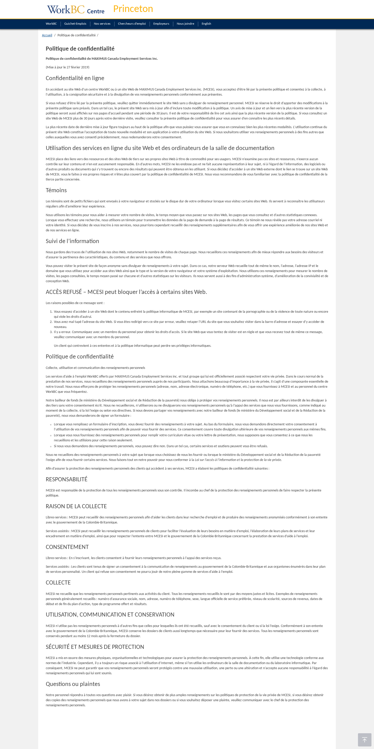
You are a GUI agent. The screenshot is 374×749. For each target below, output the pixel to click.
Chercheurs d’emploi (132, 23)
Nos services (102, 23)
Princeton (133, 9)
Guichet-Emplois (75, 23)
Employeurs (161, 23)
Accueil (47, 35)
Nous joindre (185, 23)
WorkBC (51, 23)
